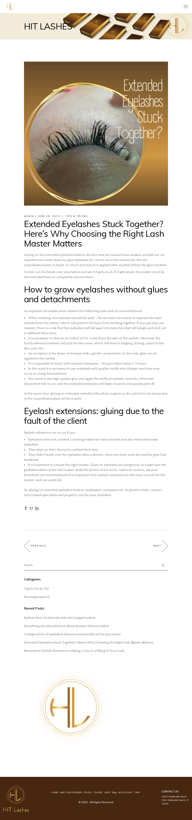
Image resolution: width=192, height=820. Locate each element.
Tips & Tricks (76, 216)
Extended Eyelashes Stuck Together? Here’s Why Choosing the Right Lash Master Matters (88, 642)
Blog (114, 792)
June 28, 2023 (49, 216)
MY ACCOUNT (125, 792)
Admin (29, 216)
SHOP (107, 792)
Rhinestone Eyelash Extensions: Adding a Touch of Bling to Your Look (74, 650)
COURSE (98, 792)
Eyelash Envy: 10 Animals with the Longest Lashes (59, 617)
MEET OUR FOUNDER (71, 792)
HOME (55, 792)
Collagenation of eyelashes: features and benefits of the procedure (72, 634)
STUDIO (88, 792)
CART (137, 792)
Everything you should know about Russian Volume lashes (66, 626)
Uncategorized (34, 597)
